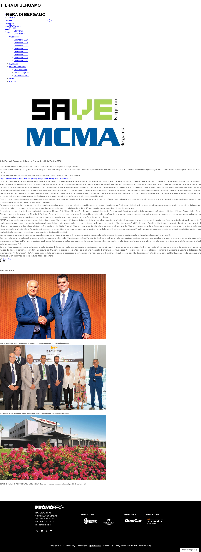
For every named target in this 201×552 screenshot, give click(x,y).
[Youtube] (51, 531)
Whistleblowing (145, 546)
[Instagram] (37, 531)
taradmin (7, 259)
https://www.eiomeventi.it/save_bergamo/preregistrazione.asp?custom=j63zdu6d (35, 178)
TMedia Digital (81, 546)
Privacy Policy (107, 546)
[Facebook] (42, 531)
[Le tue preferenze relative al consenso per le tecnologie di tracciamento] (189, 550)
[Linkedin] (46, 531)
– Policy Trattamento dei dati (125, 546)
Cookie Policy (96, 546)
